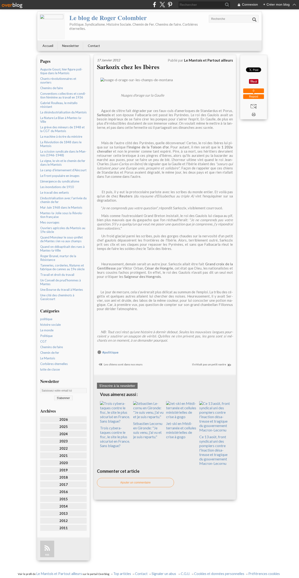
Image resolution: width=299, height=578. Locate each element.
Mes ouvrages (49, 222)
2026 (63, 419)
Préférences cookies (264, 574)
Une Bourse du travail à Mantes (61, 289)
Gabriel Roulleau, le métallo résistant (59, 105)
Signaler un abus (164, 574)
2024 (63, 434)
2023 (63, 441)
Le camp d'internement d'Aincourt (63, 170)
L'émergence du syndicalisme (59, 181)
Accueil (48, 46)
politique (46, 319)
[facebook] (154, 4)
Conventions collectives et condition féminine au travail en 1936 (63, 95)
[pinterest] (170, 4)
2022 (63, 448)
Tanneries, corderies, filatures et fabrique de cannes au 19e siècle (62, 267)
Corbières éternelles (54, 364)
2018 (63, 477)
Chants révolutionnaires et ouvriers (58, 80)
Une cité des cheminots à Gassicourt (57, 297)
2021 (63, 455)
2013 (63, 513)
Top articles (122, 574)
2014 (63, 506)
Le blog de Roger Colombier (108, 17)
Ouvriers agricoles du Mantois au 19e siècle (62, 230)
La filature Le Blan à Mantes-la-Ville (61, 119)
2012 (63, 520)
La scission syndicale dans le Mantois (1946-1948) (63, 153)
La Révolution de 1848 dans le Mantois (61, 144)
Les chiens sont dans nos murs (122, 364)
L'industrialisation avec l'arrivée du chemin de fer (63, 200)
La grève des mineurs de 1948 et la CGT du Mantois (62, 129)
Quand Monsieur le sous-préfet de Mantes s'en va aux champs (61, 239)
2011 (63, 528)
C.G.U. (185, 574)
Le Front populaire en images (59, 176)
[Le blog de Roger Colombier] (52, 26)
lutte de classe (50, 369)
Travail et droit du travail (57, 275)
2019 (63, 470)
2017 (63, 484)
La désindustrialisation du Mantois (63, 112)
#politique (110, 352)
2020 (63, 463)
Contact (94, 46)
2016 (63, 492)
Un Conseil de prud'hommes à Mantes (60, 282)
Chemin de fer (49, 352)
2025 (63, 426)
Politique (46, 336)
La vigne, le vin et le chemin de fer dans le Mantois (62, 162)
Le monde (46, 330)
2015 (63, 499)
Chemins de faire (51, 88)
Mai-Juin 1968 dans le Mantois (61, 207)
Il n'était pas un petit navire (209, 364)
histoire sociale (50, 324)
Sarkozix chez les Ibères (128, 66)
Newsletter (70, 46)
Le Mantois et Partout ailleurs (59, 574)
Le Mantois (47, 358)
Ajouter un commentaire (135, 482)
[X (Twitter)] (162, 4)
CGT (43, 341)
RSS (47, 554)
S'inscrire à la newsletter (117, 386)
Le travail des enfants (54, 192)
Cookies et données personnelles (219, 574)
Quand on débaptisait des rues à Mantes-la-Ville (62, 248)
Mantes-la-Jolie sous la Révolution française (61, 215)
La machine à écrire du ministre (61, 136)
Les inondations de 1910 (57, 187)
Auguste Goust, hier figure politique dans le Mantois (61, 71)
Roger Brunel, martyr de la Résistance (58, 258)
